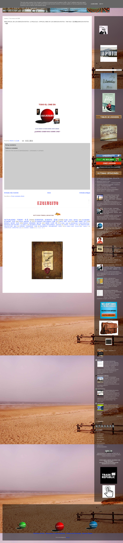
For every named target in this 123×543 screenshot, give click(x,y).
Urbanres (109, 454)
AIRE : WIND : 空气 (81, 221)
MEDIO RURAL (100, 439)
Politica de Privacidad (73, 533)
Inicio (49, 193)
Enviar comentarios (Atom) (17, 196)
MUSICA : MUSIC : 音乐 (11, 223)
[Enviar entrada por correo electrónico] (23, 140)
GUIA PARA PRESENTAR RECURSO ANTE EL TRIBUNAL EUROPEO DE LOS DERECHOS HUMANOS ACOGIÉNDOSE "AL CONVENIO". (111, 364)
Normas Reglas (87, 533)
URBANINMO (100, 403)
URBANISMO (100, 437)
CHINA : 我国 (64, 223)
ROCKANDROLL (101, 443)
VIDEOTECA (100, 445)
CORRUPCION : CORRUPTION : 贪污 (12, 227)
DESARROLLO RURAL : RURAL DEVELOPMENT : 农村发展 (45, 224)
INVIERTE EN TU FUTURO (108, 464)
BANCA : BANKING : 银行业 (32, 223)
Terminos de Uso (39, 533)
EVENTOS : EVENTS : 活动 (46, 220)
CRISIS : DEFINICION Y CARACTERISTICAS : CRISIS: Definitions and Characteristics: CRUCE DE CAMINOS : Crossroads (112, 280)
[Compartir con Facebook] (30, 141)
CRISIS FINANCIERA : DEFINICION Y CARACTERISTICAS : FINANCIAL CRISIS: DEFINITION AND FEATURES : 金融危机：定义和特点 (113, 267)
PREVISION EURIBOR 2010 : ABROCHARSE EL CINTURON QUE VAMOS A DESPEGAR (113, 292)
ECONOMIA (100, 436)
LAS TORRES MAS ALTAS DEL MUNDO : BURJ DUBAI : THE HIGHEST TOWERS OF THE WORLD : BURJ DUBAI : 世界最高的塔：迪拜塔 (113, 197)
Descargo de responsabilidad (56, 533)
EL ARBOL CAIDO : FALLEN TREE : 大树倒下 (76, 226)
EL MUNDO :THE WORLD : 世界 (45, 221)
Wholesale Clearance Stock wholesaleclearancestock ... (103, 182)
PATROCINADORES (102, 447)
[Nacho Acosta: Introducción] (108, 32)
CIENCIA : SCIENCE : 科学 (71, 224)
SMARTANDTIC (101, 389)
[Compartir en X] (29, 141)
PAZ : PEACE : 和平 (40, 227)
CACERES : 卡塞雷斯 (28, 227)
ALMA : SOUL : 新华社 (71, 220)
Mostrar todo (119, 416)
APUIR (99, 360)
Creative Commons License (108, 456)
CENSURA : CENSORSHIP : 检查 (28, 226)
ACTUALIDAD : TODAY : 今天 (16, 220)
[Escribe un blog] (27, 141)
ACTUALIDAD (100, 434)
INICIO (98, 432)
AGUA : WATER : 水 (25, 221)
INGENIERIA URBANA (103, 376)
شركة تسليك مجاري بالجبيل (103, 187)
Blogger (68, 537)
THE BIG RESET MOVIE (110, 238)
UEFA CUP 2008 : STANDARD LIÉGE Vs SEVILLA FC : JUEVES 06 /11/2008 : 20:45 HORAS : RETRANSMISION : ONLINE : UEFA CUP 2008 (113, 211)
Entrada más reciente (11, 193)
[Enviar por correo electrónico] (26, 141)
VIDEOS (106, 350)
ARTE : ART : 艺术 (65, 221)
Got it (101, 4)
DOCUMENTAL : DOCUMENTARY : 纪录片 (51, 226)
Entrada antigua (84, 193)
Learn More (94, 4)
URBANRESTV (101, 349)
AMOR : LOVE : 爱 (51, 223)
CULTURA (99, 441)
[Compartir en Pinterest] (32, 141)
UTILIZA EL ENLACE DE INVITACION (108, 462)
